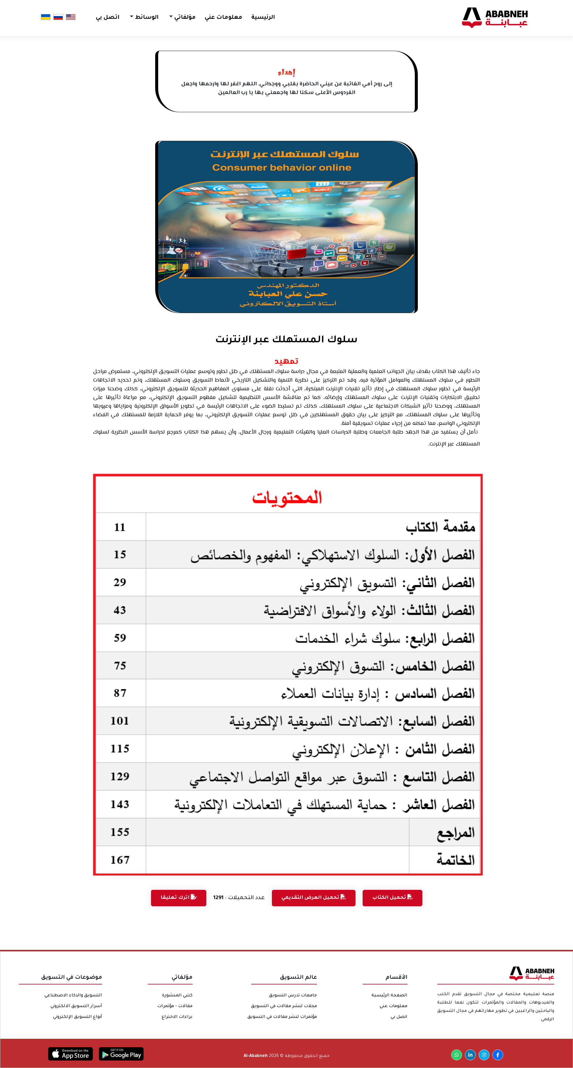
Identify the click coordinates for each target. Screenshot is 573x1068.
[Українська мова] (45, 17)
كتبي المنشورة (177, 995)
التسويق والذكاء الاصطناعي (73, 995)
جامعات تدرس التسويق (293, 995)
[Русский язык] (58, 17)
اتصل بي (107, 18)
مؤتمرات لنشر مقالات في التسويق (282, 1017)
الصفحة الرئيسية (389, 995)
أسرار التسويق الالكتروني (76, 1006)
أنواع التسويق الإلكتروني (77, 1017)
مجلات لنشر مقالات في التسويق (284, 1006)
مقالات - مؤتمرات (174, 1006)
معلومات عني (223, 18)
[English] (71, 17)
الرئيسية (263, 18)
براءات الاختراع (177, 1017)
